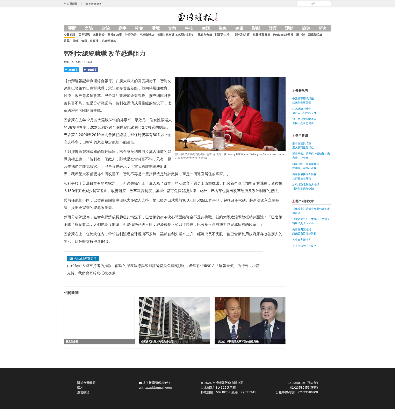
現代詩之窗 (242, 34)
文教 (172, 28)
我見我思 (84, 34)
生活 (206, 28)
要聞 (72, 28)
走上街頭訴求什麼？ (304, 245)
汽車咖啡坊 (147, 34)
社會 (139, 28)
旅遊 (306, 28)
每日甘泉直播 (90, 40)
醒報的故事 (115, 34)
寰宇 (122, 28)
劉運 (66, 61)
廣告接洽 (83, 392)
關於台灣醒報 (86, 383)
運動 (289, 28)
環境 (156, 28)
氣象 (222, 28)
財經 (272, 28)
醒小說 (300, 34)
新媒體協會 (315, 34)
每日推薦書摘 (261, 34)
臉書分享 (92, 69)
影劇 (256, 28)
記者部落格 (109, 40)
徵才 (80, 387)
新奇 (323, 28)
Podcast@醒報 (283, 34)
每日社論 (99, 34)
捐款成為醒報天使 (84, 258)
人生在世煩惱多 (301, 239)
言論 (89, 28)
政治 (106, 28)
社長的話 (131, 34)
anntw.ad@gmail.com (155, 387)
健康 (239, 28)
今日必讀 (69, 34)
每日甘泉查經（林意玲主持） (176, 34)
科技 (189, 28)
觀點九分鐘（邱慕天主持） (215, 34)
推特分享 (73, 69)
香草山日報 (71, 40)
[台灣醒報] (197, 16)
